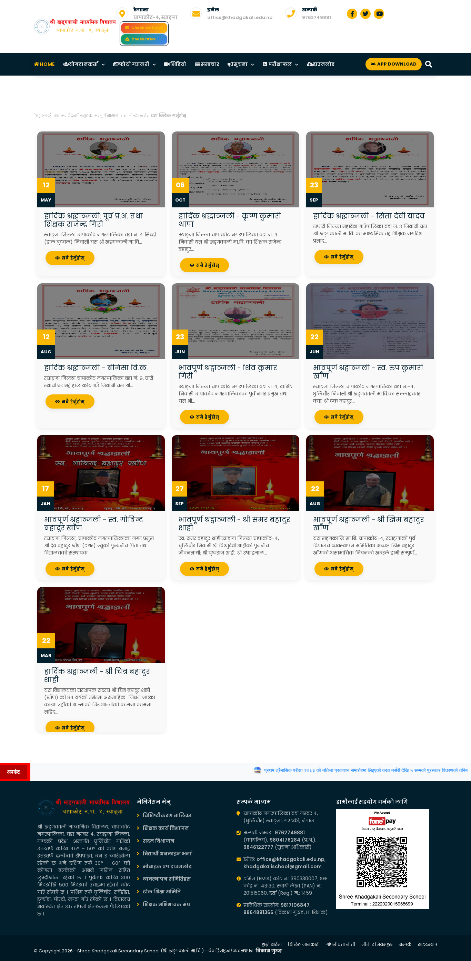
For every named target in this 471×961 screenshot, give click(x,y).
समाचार (210, 64)
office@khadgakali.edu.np (239, 17)
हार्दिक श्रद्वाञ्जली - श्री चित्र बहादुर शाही (97, 675)
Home (47, 64)
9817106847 (295, 905)
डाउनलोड (323, 64)
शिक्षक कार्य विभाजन (166, 828)
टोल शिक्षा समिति (162, 891)
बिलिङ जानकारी (304, 944)
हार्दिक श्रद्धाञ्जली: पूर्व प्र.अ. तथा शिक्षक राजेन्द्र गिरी (93, 220)
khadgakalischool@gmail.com (282, 866)
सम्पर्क (405, 944)
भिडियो (177, 64)
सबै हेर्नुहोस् (72, 258)
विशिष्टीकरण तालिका (167, 815)
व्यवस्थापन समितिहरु (167, 878)
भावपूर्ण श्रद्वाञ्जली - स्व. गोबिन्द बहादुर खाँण (93, 524)
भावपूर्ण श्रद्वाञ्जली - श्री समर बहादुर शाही (234, 524)
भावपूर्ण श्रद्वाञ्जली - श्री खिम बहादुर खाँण (368, 524)
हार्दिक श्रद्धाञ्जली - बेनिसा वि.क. (96, 368)
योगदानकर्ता (83, 64)
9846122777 (258, 847)
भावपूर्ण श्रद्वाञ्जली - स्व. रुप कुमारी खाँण (368, 372)
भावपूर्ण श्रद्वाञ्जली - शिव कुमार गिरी (228, 372)
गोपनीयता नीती (340, 944)
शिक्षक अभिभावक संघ (166, 904)
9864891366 (258, 912)
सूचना (240, 64)
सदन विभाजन (158, 840)
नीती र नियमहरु (376, 944)
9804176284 (285, 839)
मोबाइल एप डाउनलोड (167, 866)
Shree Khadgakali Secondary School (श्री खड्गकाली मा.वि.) (140, 951)
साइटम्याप (427, 944)
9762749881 (316, 17)
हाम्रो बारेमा (272, 944)
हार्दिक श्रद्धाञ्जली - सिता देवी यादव (369, 216)
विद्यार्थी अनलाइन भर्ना (167, 853)
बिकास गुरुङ (268, 951)
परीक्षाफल (280, 64)
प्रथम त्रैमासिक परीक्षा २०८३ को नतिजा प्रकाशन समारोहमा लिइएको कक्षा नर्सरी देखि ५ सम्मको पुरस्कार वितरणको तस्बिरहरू (351, 770)
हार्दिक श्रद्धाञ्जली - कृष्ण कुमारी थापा (230, 220)
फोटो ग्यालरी (133, 64)
